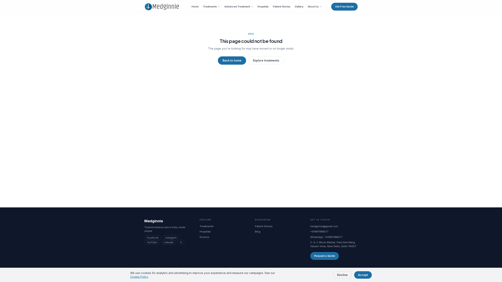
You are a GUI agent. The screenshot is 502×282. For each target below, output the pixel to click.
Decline (342, 275)
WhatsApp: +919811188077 (326, 237)
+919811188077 (319, 231)
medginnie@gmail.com (324, 226)
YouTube (152, 242)
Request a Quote (324, 255)
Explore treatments (266, 60)
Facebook (153, 237)
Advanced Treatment (237, 6)
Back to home (232, 60)
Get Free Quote (344, 6)
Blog (257, 231)
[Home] (163, 7)
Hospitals (263, 6)
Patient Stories (281, 6)
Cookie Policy (139, 276)
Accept (363, 275)
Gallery (299, 6)
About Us (313, 6)
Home (195, 6)
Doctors (204, 237)
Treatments (210, 6)
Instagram (171, 237)
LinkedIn (169, 242)
